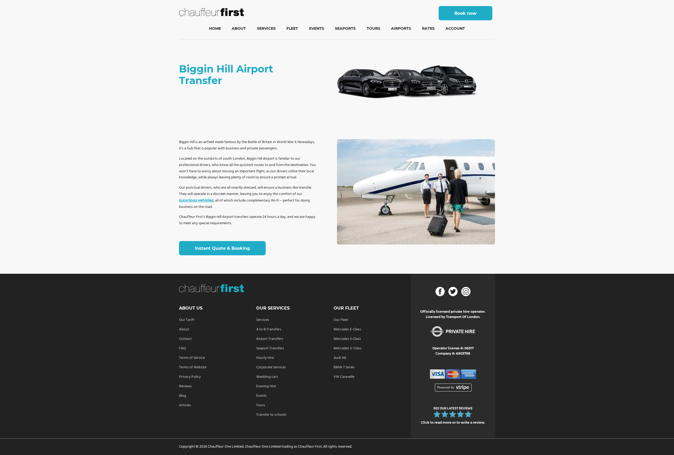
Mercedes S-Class (347, 339)
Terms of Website (192, 367)
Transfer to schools (271, 415)
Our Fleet (341, 320)
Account (455, 28)
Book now (465, 13)
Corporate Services (271, 367)
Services (266, 28)
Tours (373, 28)
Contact (185, 339)
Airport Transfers (269, 339)
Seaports (345, 28)
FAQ (182, 348)
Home (215, 28)
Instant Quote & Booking (222, 248)
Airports (401, 28)
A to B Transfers (268, 329)
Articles (185, 405)
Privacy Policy (190, 377)
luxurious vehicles (196, 200)
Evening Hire (266, 386)
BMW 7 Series (344, 367)
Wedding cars (267, 377)
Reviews (185, 386)
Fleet (292, 28)
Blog (182, 396)
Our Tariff (186, 320)
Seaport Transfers (270, 348)
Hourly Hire (265, 358)
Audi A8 (340, 358)
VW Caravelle (344, 377)
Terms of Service (192, 358)
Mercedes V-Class (347, 348)
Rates (428, 28)
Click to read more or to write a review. (453, 422)
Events (316, 28)
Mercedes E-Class (347, 329)
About (239, 28)
